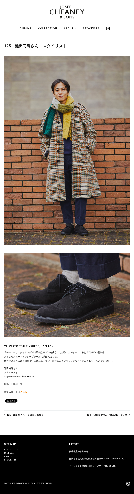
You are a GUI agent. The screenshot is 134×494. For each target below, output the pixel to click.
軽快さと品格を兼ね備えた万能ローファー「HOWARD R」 (97, 458)
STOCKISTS (91, 28)
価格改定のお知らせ (78, 451)
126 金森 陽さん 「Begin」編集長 (25, 414)
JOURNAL (25, 28)
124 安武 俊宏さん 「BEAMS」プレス (107, 414)
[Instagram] (128, 484)
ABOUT (68, 28)
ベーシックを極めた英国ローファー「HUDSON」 (93, 465)
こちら (23, 392)
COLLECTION (47, 28)
